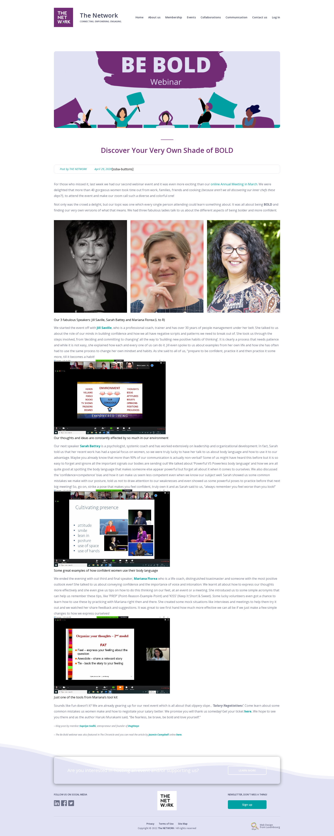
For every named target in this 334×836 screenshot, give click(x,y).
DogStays (133, 726)
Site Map (182, 823)
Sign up (247, 804)
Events (191, 17)
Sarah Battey (90, 446)
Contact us (259, 17)
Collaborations (211, 17)
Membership (173, 17)
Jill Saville (104, 328)
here (247, 711)
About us (154, 17)
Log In (276, 17)
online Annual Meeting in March (234, 184)
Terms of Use (166, 823)
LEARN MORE (247, 770)
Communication (236, 17)
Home (139, 17)
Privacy (150, 823)
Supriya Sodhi (87, 726)
